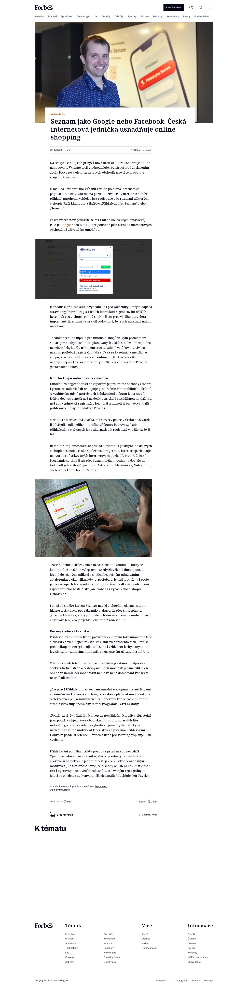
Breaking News (112, 957)
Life (96, 16)
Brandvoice (110, 962)
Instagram (181, 980)
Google (66, 225)
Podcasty (157, 16)
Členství (192, 938)
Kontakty (192, 952)
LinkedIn (195, 980)
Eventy (186, 16)
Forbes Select (201, 16)
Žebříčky (118, 16)
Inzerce (192, 943)
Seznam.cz (101, 786)
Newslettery (173, 16)
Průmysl (52, 16)
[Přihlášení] (191, 7)
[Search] (200, 7)
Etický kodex (194, 962)
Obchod (146, 938)
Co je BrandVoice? (60, 790)
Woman (145, 16)
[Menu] (210, 7)
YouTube (208, 980)
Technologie (83, 16)
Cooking (106, 16)
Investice (39, 16)
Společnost (67, 16)
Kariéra (192, 948)
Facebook (161, 980)
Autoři (145, 934)
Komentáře (110, 938)
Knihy (145, 943)
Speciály (132, 16)
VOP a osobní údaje (198, 957)
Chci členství (173, 7)
